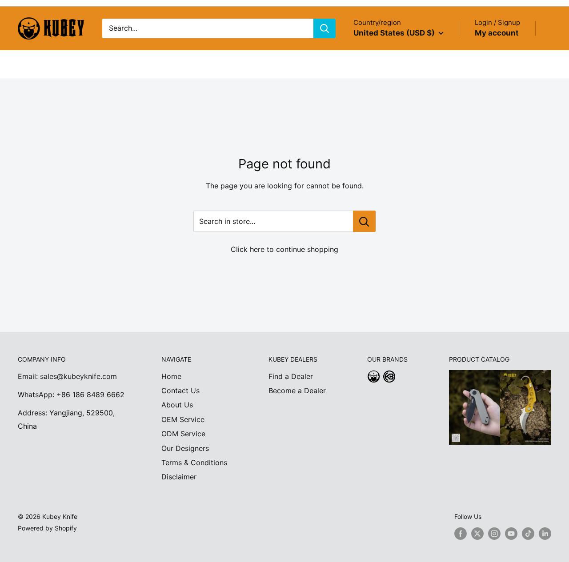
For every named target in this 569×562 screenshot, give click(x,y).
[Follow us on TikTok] (528, 533)
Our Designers (185, 448)
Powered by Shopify (47, 528)
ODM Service (183, 433)
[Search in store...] (364, 221)
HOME (28, 64)
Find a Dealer (290, 376)
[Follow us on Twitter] (477, 533)
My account (497, 32)
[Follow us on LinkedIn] (545, 533)
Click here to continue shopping (284, 249)
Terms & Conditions (194, 462)
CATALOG (111, 64)
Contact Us (180, 390)
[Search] (324, 28)
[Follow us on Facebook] (460, 533)
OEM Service (182, 419)
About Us (177, 404)
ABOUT (67, 64)
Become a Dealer (297, 390)
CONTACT (254, 64)
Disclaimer (178, 476)
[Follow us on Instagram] (494, 533)
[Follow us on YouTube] (511, 533)
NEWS (211, 64)
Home (171, 376)
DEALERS (169, 64)
